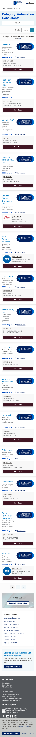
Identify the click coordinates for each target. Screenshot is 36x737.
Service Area (21, 57)
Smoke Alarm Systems (11, 624)
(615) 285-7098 (7, 463)
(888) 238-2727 (17, 257)
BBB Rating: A (7, 252)
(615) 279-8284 (7, 431)
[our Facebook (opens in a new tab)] (11, 717)
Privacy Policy (24, 726)
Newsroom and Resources (11, 700)
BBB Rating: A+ (7, 173)
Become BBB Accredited (18, 603)
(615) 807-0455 (7, 177)
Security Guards (9, 639)
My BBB (31, 3)
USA (19, 38)
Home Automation (10, 621)
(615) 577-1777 (7, 329)
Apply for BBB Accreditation (12, 698)
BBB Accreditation (8, 696)
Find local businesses (13, 8)
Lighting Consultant (10, 643)
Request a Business (13, 667)
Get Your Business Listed (10, 695)
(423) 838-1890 (7, 101)
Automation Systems (11, 627)
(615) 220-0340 (8, 535)
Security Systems (10, 636)
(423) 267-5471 (16, 217)
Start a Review (7, 685)
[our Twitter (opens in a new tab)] (3, 717)
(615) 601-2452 (7, 362)
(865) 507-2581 (7, 138)
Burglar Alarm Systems (11, 630)
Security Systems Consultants (14, 633)
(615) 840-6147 (7, 291)
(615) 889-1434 (7, 396)
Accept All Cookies (11, 733)
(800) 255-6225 (8, 61)
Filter (17, 23)
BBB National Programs (10, 712)
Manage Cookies (28, 733)
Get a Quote (18, 70)
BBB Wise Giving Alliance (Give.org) (14, 710)
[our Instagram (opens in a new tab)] (15, 717)
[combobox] (28, 30)
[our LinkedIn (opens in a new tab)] (7, 717)
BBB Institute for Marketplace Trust (14, 708)
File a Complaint (7, 687)
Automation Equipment (12, 618)
